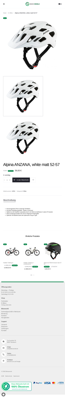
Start (4, 13)
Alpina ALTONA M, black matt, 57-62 (53, 263)
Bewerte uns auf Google (13, 361)
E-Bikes (3, 303)
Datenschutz (8, 376)
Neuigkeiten (5, 317)
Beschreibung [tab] (9, 200)
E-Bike (10, 13)
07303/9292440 (11, 355)
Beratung (4, 313)
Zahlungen (5, 328)
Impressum (16, 376)
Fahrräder (4, 301)
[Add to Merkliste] (33, 180)
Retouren (4, 326)
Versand (4, 324)
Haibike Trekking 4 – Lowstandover (29, 263)
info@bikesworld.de (12, 348)
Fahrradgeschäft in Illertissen (11, 311)
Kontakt (3, 330)
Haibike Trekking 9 (8, 262)
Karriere (4, 315)
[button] (4, 180)
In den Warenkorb (22, 180)
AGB (2, 376)
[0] (61, 4)
